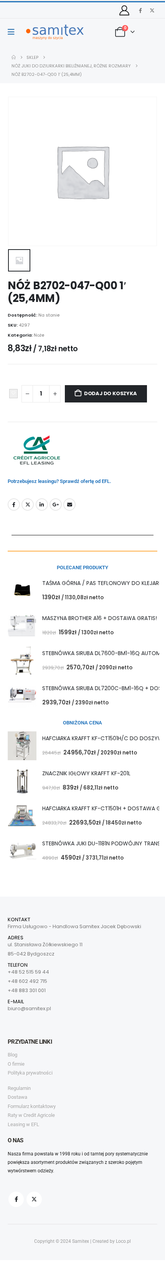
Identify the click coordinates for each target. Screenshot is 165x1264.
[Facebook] (140, 10)
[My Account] (124, 10)
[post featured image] (22, 590)
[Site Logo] (55, 32)
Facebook (14, 504)
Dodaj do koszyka (110, 393)
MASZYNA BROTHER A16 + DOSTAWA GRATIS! (99, 618)
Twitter (27, 504)
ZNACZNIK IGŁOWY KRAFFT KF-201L (86, 773)
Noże (39, 335)
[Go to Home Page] (14, 57)
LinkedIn (42, 504)
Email (69, 504)
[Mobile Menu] (14, 32)
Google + (56, 504)
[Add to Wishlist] (13, 393)
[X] (152, 10)
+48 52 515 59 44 (28, 972)
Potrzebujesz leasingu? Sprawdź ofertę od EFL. (59, 481)
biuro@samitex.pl (29, 1008)
